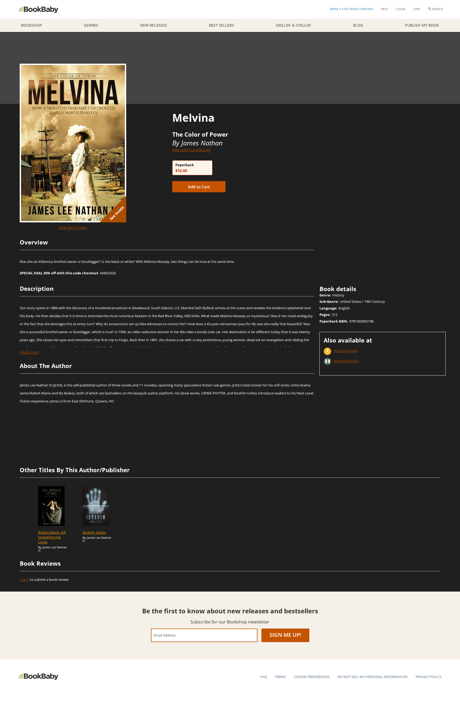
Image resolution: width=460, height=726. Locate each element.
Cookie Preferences (312, 676)
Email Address (165, 635)
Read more (29, 352)
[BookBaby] (43, 9)
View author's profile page (191, 150)
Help (384, 9)
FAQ (263, 676)
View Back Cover (73, 227)
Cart (416, 9)
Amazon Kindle (346, 350)
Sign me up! (285, 634)
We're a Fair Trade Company (351, 9)
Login (400, 9)
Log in (24, 579)
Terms (280, 676)
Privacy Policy (429, 676)
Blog (358, 25)
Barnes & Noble (346, 360)
